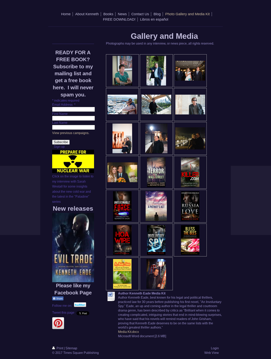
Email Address (63, 104)
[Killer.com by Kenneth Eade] (190, 172)
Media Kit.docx (128, 331)
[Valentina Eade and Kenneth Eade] (122, 104)
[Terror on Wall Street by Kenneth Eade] (156, 172)
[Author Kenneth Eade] (156, 71)
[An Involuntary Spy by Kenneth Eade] (156, 240)
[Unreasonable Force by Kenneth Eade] (122, 206)
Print (60, 348)
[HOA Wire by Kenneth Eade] (122, 240)
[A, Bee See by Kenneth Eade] (122, 274)
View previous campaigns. (70, 133)
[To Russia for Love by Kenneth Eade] (190, 206)
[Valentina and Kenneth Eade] (190, 138)
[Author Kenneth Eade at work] (122, 71)
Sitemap (71, 348)
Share (59, 298)
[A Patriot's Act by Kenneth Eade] (156, 206)
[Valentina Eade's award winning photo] (122, 138)
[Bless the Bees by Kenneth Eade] (190, 240)
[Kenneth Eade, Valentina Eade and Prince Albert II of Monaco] (190, 71)
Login (215, 348)
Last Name (59, 122)
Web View (211, 352)
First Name (60, 113)
